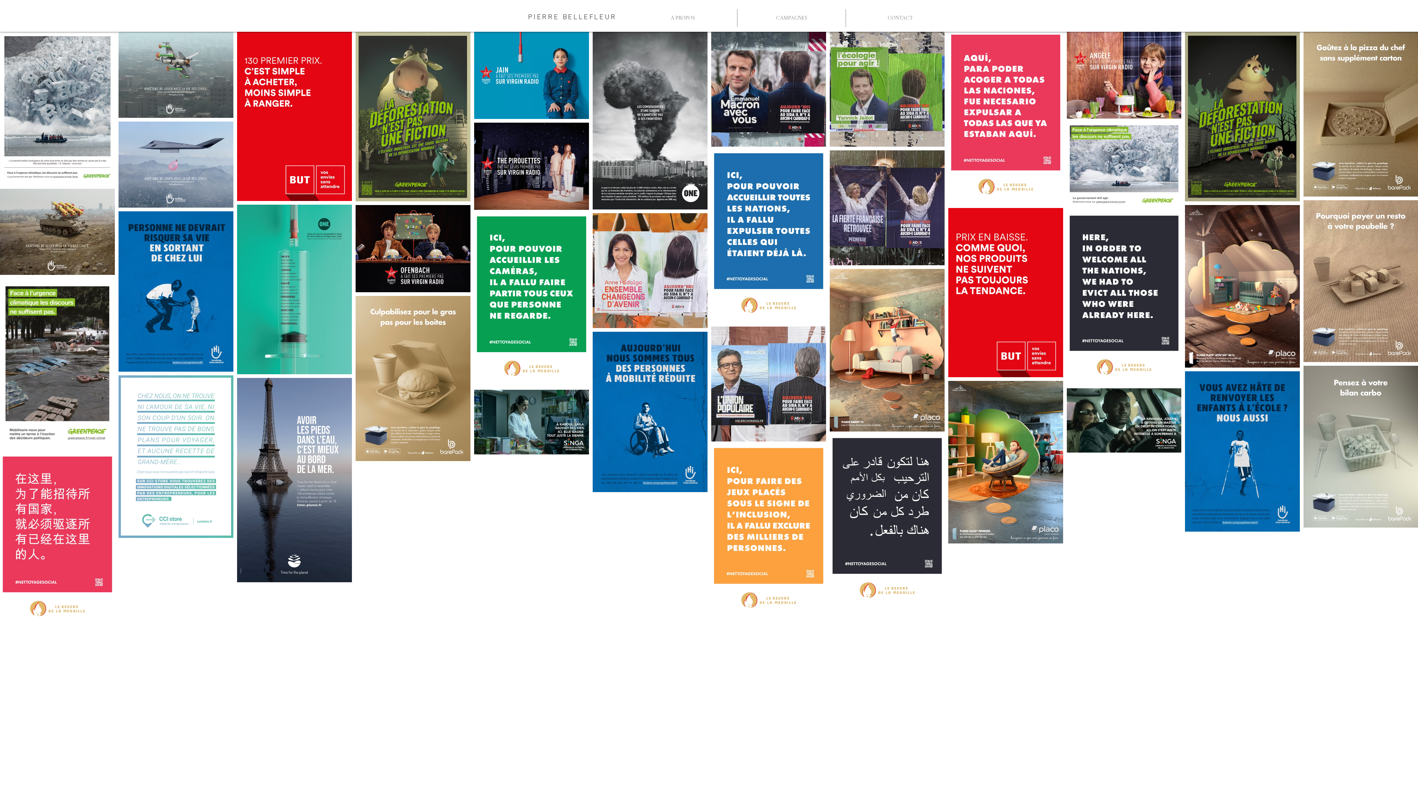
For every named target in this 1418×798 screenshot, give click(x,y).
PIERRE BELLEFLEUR (572, 17)
